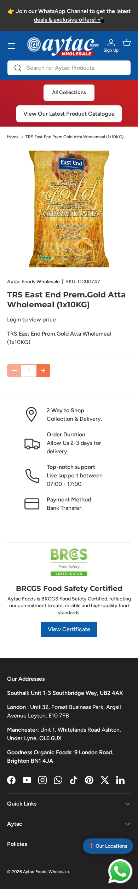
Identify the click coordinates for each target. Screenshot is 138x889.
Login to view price (31, 319)
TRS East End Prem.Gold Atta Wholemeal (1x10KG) (74, 137)
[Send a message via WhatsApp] (120, 871)
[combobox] (69, 67)
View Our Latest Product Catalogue (69, 113)
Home (13, 137)
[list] (69, 209)
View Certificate (69, 629)
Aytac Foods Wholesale (33, 282)
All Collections (69, 92)
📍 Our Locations (107, 846)
